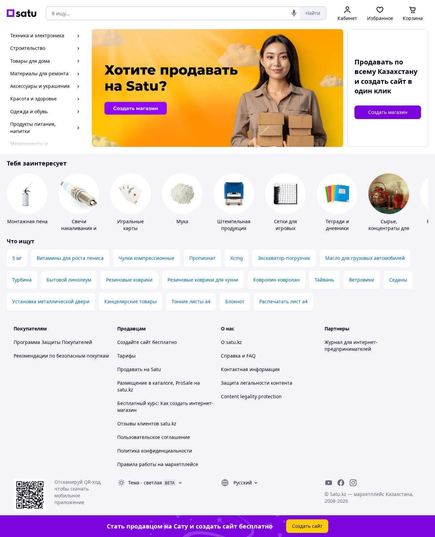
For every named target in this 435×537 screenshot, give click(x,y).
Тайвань (324, 279)
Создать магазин (387, 112)
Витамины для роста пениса (70, 258)
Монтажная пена (27, 221)
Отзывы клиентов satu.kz (146, 423)
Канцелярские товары (130, 301)
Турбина (22, 279)
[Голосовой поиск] (294, 13)
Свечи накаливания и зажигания (79, 228)
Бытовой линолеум (69, 279)
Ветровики (361, 279)
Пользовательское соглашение (153, 437)
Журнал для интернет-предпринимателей (351, 345)
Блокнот (234, 301)
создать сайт (383, 81)
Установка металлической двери (50, 301)
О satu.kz (231, 342)
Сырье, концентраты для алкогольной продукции (388, 231)
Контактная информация (250, 369)
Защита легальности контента (256, 383)
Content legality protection (251, 396)
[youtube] (329, 483)
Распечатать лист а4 (283, 301)
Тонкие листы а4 (191, 301)
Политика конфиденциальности (154, 450)
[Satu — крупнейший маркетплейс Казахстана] (21, 13)
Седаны (398, 279)
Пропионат (202, 258)
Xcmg (236, 258)
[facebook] (341, 483)
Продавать (129, 369)
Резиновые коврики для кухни (203, 279)
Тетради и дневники (337, 224)
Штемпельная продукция (233, 224)
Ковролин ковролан (276, 279)
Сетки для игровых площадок (285, 228)
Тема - (145, 482)
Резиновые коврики (129, 279)
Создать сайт (307, 526)
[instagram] (353, 483)
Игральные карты (130, 224)
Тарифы (126, 355)
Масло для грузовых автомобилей (365, 258)
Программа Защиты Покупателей (53, 342)
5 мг (17, 258)
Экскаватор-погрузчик (284, 258)
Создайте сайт (134, 342)
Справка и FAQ (238, 355)
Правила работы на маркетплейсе (157, 464)
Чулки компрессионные (146, 258)
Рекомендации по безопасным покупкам (61, 355)
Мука (182, 221)
